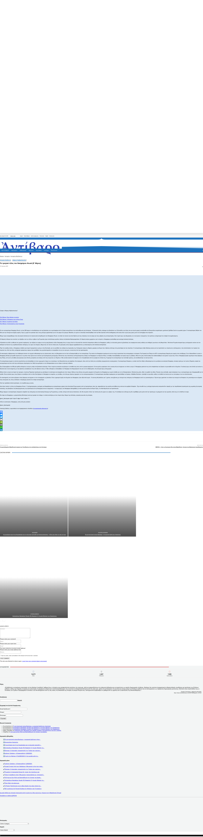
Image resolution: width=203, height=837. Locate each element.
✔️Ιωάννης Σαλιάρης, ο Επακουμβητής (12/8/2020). (17, 763)
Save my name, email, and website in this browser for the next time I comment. (19, 655)
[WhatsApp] (101, 427)
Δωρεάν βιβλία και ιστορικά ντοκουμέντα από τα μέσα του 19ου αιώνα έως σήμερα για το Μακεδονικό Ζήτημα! (30, 793)
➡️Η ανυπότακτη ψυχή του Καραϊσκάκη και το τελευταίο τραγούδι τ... (22, 745)
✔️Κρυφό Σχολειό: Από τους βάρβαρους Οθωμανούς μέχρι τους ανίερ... (23, 766)
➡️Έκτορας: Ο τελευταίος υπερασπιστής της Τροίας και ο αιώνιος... (22, 750)
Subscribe (169, 670)
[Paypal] (198, 236)
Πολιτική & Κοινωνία (103, 532)
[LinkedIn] (101, 429)
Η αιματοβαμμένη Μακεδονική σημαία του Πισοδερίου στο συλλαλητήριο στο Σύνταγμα (23, 447)
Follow (101, 670)
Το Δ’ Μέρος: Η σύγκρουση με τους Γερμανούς (12, 323)
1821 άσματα (34, 532)
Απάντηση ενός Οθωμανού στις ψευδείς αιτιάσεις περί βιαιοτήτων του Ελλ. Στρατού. (37, 730)
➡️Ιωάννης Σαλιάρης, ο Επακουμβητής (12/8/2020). (17, 753)
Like (33, 670)
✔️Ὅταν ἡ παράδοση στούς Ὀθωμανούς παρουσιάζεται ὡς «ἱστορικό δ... (23, 775)
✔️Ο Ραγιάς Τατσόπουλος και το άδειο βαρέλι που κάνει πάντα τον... (22, 786)
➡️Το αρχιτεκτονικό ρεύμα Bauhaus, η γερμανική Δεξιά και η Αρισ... (22, 739)
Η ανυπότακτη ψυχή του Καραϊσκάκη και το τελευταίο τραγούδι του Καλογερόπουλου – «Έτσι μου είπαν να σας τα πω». (34, 534)
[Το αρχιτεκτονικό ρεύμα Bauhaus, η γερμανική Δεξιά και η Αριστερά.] (102, 496)
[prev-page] (1, 621)
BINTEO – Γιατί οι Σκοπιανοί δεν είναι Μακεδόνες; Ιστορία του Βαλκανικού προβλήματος (179, 447)
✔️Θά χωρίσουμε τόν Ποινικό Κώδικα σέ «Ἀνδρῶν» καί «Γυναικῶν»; (22, 788)
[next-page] (4, 621)
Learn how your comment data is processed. (34, 661)
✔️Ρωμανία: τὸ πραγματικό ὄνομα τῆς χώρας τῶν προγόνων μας (21, 772)
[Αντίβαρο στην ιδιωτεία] (30, 247)
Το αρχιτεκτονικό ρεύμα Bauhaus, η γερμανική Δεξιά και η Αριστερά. (103, 534)
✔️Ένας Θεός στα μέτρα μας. (11, 783)
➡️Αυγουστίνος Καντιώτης (10, 742)
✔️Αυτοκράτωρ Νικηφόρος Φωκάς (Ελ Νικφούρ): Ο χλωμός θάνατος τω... (23, 780)
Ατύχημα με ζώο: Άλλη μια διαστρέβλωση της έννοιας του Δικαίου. (28, 732)
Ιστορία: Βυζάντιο (16, 256)
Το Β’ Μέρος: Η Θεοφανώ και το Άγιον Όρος (11, 319)
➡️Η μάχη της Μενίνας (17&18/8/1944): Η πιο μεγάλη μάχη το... (20, 756)
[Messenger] (101, 414)
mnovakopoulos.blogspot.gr (40, 408)
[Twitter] (101, 417)
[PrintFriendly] (101, 422)
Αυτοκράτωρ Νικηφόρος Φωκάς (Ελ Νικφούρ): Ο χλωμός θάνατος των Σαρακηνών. (35, 616)
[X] (201, 236)
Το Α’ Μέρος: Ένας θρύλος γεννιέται (9, 317)
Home (2, 256)
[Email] (101, 419)
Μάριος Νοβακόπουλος (19, 260)
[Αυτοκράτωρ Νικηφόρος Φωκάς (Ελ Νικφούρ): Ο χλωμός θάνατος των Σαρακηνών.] (34, 577)
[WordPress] (101, 424)
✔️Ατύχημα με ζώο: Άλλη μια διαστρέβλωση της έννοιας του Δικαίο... (22, 777)
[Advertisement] (90, 243)
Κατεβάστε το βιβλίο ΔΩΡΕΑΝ (8, 795)
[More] (50, 271)
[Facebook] (196, 236)
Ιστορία (7, 256)
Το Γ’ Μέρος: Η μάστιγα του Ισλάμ (9, 321)
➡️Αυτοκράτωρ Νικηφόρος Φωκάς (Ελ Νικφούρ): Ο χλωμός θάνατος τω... (23, 748)
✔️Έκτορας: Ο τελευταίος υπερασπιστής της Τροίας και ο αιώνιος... (22, 769)
